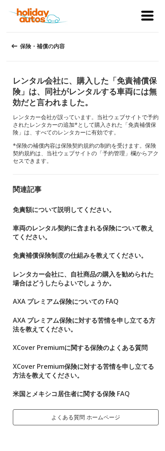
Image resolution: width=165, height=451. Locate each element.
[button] (147, 16)
